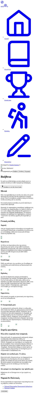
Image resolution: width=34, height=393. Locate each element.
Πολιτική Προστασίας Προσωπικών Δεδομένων (18, 386)
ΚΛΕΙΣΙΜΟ (4, 391)
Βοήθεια (15, 171)
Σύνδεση (21, 171)
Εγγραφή (27, 171)
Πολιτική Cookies (9, 388)
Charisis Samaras (14, 165)
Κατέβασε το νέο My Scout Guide (12, 187)
